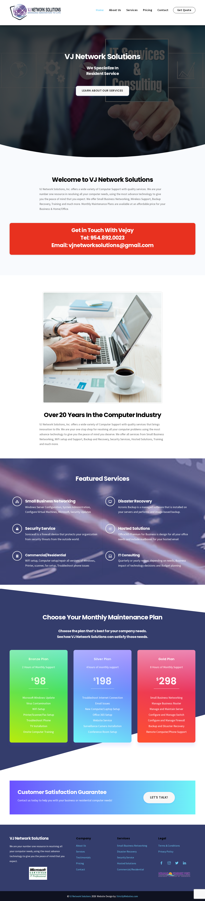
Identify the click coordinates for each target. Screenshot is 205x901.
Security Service (125, 857)
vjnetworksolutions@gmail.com (111, 245)
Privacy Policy (165, 851)
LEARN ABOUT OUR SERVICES (102, 90)
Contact (162, 10)
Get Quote (184, 10)
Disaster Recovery (127, 851)
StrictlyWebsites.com (127, 896)
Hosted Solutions (126, 863)
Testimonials (83, 857)
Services (132, 10)
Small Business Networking (132, 845)
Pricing (147, 10)
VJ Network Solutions (80, 896)
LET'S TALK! (159, 797)
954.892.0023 (107, 238)
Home (100, 10)
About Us (115, 10)
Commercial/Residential (130, 869)
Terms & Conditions (169, 845)
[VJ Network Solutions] (35, 18)
